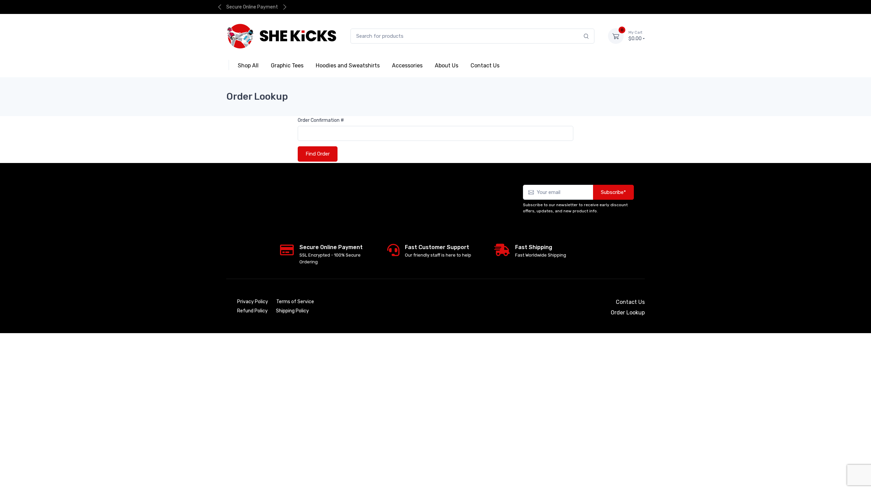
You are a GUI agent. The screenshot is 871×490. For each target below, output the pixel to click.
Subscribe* (613, 192)
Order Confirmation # (321, 120)
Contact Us (630, 302)
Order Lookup (622, 7)
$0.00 (635, 36)
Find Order (318, 154)
